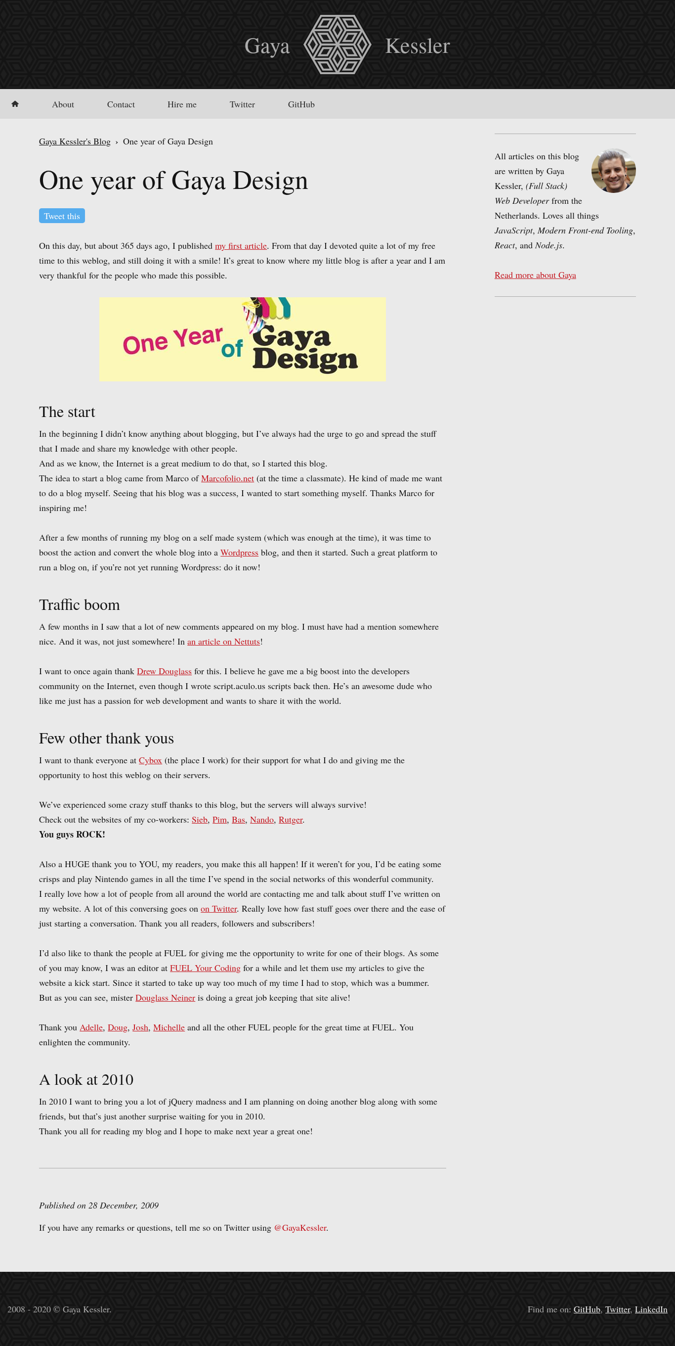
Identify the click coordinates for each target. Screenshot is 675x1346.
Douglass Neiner (165, 997)
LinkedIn (651, 1309)
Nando (262, 819)
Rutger (290, 819)
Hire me (182, 104)
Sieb (200, 819)
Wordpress (239, 552)
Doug (117, 1027)
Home (15, 103)
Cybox (150, 760)
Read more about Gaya (535, 274)
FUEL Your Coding (205, 968)
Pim (219, 819)
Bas (238, 819)
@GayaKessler (300, 1227)
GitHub (301, 104)
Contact (121, 104)
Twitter (242, 104)
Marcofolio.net (227, 478)
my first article (241, 245)
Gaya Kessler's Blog (75, 141)
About (63, 104)
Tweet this (62, 216)
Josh (140, 1027)
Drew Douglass (164, 671)
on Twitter (219, 908)
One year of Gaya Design (173, 178)
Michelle (169, 1027)
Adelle (91, 1027)
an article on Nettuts (223, 641)
